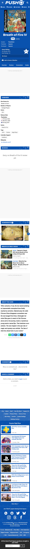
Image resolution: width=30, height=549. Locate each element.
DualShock (4, 137)
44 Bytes (10, 524)
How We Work (18, 411)
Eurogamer (26, 532)
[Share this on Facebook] (15, 335)
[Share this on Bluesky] (12, 335)
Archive (14, 416)
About (7, 411)
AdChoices (16, 524)
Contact (6, 414)
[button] (28, 234)
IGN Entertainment (23, 522)
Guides (27, 65)
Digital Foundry (5, 532)
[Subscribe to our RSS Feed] (6, 513)
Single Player (15, 132)
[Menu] (2, 2)
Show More (15, 504)
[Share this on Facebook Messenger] (24, 335)
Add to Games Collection (10, 60)
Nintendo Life (8, 530)
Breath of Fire (5, 127)
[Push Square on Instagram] (9, 518)
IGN (21, 532)
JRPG (3, 132)
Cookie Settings (21, 416)
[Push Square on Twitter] (18, 513)
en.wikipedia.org (5, 142)
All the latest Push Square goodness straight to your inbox (15, 541)
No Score (4, 56)
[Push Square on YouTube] (12, 513)
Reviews (11, 65)
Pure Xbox (16, 530)
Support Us (26, 411)
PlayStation (11, 42)
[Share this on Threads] (21, 335)
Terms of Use (22, 414)
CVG (21, 535)
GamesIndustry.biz (13, 535)
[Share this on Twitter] (18, 335)
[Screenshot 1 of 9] (12, 233)
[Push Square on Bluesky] (24, 513)
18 (10, 257)
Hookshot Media (9, 522)
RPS (25, 535)
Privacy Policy (13, 414)
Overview (4, 65)
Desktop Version (15, 419)
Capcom (10, 44)
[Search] (27, 2)
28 (10, 267)
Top (3, 411)
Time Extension (25, 530)
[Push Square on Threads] (15, 518)
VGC (5, 535)
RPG (3, 112)
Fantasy (8, 132)
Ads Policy (7, 416)
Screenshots (19, 65)
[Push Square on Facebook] (21, 518)
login (20, 379)
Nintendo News (14, 532)
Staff (11, 411)
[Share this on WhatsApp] (9, 335)
